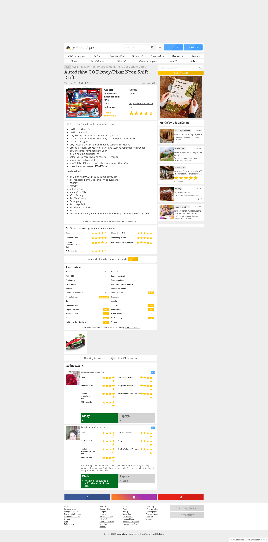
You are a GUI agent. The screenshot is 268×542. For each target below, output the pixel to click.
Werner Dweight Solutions (154, 534)
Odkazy (67, 519)
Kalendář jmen (128, 519)
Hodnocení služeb (130, 524)
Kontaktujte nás (70, 509)
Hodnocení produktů (131, 521)
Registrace (174, 47)
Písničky (126, 509)
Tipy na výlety (151, 506)
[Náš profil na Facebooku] (87, 497)
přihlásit (133, 259)
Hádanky (103, 526)
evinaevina (86, 372)
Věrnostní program (153, 514)
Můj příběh (104, 519)
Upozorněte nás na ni (131, 327)
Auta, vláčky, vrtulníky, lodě (132, 66)
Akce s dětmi (128, 516)
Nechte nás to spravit (129, 221)
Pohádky (126, 506)
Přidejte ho (131, 358)
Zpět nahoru (69, 524)
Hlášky (125, 511)
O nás (66, 506)
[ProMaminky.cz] (81, 47)
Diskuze (103, 506)
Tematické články (106, 516)
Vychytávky (127, 514)
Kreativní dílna (105, 509)
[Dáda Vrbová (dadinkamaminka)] (73, 433)
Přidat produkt (182, 73)
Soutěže (149, 516)
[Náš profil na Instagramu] (133, 497)
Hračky (95, 66)
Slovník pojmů (151, 511)
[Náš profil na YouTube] (181, 497)
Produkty (84, 66)
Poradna (103, 514)
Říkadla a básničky (107, 521)
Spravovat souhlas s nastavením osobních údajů (248, 540)
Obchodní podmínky (72, 516)
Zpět (67, 67)
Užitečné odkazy (152, 509)
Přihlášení (193, 47)
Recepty (103, 511)
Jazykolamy (104, 524)
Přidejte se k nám (71, 511)
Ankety (149, 519)
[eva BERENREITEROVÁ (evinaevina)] (73, 378)
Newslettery (187, 515)
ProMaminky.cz (121, 534)
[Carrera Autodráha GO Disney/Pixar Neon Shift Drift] (84, 102)
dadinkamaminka (89, 427)
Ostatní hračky (108, 66)
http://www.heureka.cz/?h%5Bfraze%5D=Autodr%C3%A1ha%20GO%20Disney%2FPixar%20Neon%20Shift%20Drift (142, 103)
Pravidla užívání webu (72, 514)
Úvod (75, 66)
